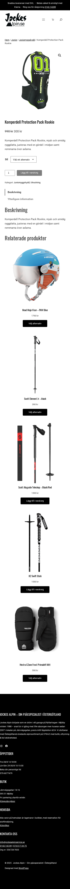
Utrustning (35, 182)
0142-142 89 (6, 846)
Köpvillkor (4, 825)
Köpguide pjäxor (7, 801)
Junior (14, 40)
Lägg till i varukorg (29, 172)
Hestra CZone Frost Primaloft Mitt (35, 664)
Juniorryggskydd (27, 40)
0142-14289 (50, 7)
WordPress (24, 868)
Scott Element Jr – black (35, 398)
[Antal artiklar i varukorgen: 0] (52, 19)
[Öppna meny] (43, 20)
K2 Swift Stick (35, 576)
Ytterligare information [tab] (20, 199)
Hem (7, 40)
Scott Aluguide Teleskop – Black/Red (35, 487)
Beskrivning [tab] (14, 192)
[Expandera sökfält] (61, 19)
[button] (60, 55)
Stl (6, 159)
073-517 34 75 (20, 846)
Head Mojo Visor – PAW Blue (35, 310)
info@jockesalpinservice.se (12, 842)
